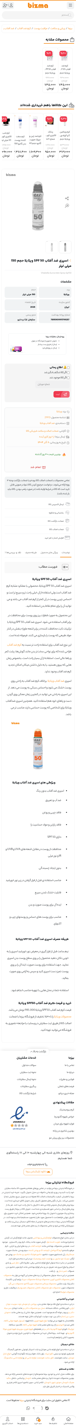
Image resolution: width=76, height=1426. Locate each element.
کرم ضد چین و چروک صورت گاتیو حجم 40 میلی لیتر (35, 138)
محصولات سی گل (16, 1284)
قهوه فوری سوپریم (25, 1329)
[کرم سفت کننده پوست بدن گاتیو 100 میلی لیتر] (20, 122)
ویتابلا (59, 412)
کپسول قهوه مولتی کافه (14, 1321)
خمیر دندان (62, 1271)
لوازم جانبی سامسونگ (13, 1358)
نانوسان (28, 1378)
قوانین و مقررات (66, 1079)
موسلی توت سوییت (19, 1304)
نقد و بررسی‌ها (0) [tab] (12, 552)
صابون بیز (56, 1259)
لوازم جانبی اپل (30, 1358)
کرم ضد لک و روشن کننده (39, 1250)
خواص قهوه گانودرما (64, 1117)
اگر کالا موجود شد (58, 378)
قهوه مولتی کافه (30, 1325)
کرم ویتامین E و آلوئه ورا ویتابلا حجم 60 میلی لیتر (65, 134)
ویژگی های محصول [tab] (49, 553)
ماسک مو (17, 1254)
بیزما (70, 28)
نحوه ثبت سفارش (28, 1072)
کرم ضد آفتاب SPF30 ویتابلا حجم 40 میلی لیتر (64, 68)
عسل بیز (41, 1308)
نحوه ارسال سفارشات (26, 1079)
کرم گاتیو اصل (56, 1250)
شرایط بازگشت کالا (27, 1094)
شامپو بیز (26, 1254)
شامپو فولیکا (36, 1254)
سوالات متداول (29, 1065)
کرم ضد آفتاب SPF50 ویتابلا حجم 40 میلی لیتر (50, 68)
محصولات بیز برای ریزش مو (61, 1138)
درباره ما (70, 1072)
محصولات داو (55, 1288)
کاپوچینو (60, 1325)
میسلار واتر (70, 1254)
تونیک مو (65, 1259)
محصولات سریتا (28, 1279)
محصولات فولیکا (67, 1292)
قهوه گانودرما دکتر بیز (53, 1329)
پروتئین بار (32, 1304)
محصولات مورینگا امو (33, 1284)
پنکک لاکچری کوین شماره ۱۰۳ (50, 134)
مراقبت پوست (40, 28)
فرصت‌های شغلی (66, 1086)
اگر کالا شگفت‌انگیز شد (55, 373)
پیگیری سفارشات (28, 1086)
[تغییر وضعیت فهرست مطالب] (63, 567)
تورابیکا (71, 1329)
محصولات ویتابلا (62, 1017)
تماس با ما (69, 1065)
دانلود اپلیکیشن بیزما (36, 1172)
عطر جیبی (15, 1263)
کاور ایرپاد (49, 1354)
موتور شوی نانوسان (52, 1382)
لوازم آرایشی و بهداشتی (42, 1238)
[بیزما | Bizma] (38, 5)
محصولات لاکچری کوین (59, 1279)
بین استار (65, 1316)
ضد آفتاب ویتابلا (47, 423)
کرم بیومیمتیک (66, 1110)
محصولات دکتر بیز (30, 1308)
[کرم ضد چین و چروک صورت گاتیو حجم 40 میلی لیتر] (35, 121)
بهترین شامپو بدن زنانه (63, 1131)
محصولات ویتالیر (49, 1284)
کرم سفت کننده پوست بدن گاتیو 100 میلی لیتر (20, 138)
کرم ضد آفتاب (24, 28)
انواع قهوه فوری (40, 1321)
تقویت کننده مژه (53, 1242)
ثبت (58, 394)
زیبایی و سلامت (57, 28)
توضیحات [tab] (66, 553)
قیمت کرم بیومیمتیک (42, 1259)
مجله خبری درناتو (66, 1094)
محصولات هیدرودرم (26, 1288)
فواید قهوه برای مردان (63, 1124)
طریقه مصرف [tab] (31, 553)
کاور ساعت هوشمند (45, 1358)
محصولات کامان (42, 1288)
